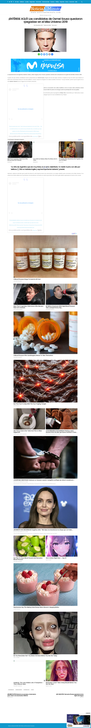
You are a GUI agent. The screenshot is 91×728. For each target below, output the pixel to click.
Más (76, 1)
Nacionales (38, 1)
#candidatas (11, 689)
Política (57, 1)
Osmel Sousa (35, 136)
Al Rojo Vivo (34, 230)
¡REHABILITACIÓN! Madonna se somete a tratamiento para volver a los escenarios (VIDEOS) (22, 696)
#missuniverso (19, 689)
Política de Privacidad (25, 725)
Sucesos (52, 1)
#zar (33, 689)
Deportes (62, 1)
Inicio (17, 1)
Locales (27, 1)
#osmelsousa (26, 689)
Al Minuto (22, 1)
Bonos (66, 1)
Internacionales (45, 1)
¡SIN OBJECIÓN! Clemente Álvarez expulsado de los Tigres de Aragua (69, 696)
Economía (71, 1)
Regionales (32, 1)
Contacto (32, 725)
